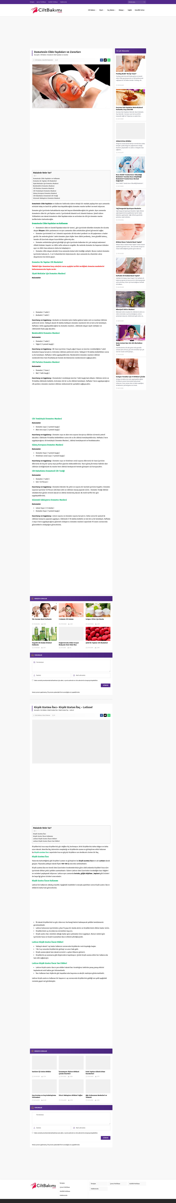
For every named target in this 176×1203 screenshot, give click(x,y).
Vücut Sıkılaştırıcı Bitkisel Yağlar (70, 1095)
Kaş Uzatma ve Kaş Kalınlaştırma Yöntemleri (44, 1096)
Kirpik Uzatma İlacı (39, 834)
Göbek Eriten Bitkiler (123, 141)
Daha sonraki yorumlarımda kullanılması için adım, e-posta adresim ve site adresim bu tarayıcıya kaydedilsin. (66, 680)
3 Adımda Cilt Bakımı (66, 619)
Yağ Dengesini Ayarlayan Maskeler (128, 208)
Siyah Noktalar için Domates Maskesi (45, 183)
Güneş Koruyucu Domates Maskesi (45, 193)
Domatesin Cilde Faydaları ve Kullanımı (46, 178)
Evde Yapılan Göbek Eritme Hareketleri (95, 1073)
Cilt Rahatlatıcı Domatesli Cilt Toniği (45, 196)
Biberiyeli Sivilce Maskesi (125, 309)
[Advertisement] (61, 31)
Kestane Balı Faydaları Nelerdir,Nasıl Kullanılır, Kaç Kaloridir (129, 108)
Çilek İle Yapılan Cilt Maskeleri (97, 643)
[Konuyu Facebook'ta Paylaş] (101, 60)
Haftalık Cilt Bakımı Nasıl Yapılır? (128, 276)
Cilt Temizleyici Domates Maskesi (44, 191)
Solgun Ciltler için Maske (95, 619)
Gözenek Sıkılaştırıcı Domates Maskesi (46, 198)
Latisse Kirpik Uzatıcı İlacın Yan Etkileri (46, 841)
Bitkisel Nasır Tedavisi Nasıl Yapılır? (129, 242)
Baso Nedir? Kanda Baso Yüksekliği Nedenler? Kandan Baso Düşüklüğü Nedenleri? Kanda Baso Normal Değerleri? (129, 178)
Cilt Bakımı (43, 55)
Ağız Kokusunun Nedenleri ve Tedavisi (96, 1096)
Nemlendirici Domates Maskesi (43, 186)
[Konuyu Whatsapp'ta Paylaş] (108, 60)
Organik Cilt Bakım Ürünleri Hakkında (42, 644)
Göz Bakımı (43, 710)
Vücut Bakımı (46, 715)
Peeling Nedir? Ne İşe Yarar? (126, 74)
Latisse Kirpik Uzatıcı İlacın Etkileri (45, 839)
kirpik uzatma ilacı (41, 852)
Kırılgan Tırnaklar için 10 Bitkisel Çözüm (130, 377)
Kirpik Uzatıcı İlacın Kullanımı (43, 836)
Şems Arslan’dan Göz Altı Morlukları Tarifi (129, 344)
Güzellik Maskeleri (47, 60)
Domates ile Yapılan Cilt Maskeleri (45, 181)
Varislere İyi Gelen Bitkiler (41, 1072)
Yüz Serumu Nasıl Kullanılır (42, 619)
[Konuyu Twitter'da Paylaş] (105, 60)
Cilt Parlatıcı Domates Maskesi (43, 188)
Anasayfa (36, 55)
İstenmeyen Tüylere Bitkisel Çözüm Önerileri (69, 1073)
